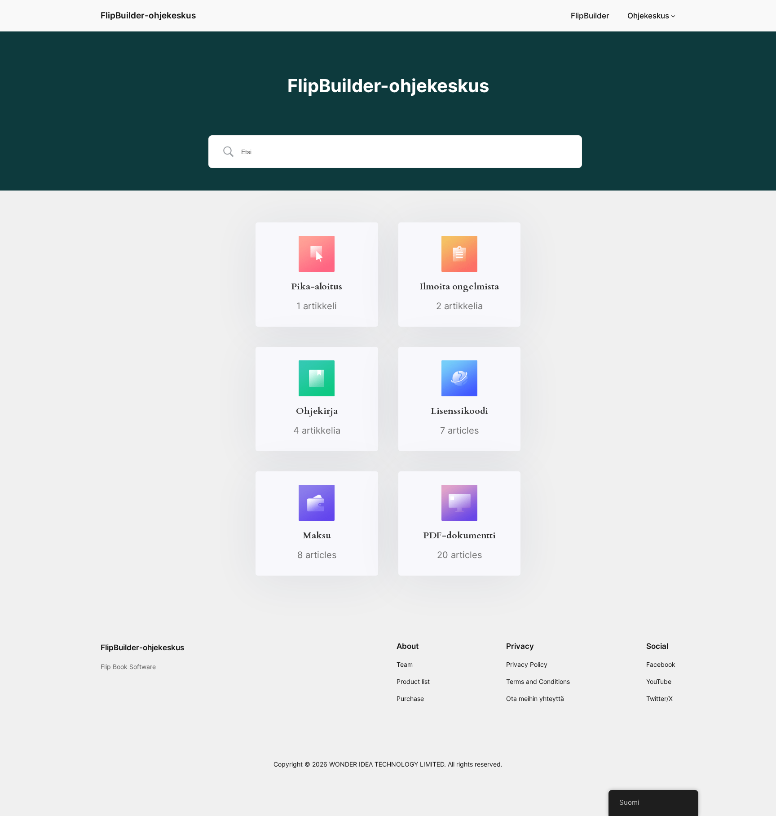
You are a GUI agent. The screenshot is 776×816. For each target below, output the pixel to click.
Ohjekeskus (648, 15)
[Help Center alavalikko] (673, 15)
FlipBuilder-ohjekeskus (148, 15)
